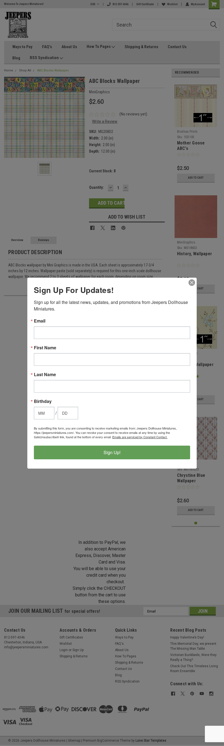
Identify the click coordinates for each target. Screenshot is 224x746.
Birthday (43, 401)
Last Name (45, 374)
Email (39, 321)
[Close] (191, 282)
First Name (45, 348)
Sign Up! (112, 452)
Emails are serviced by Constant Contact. (139, 437)
